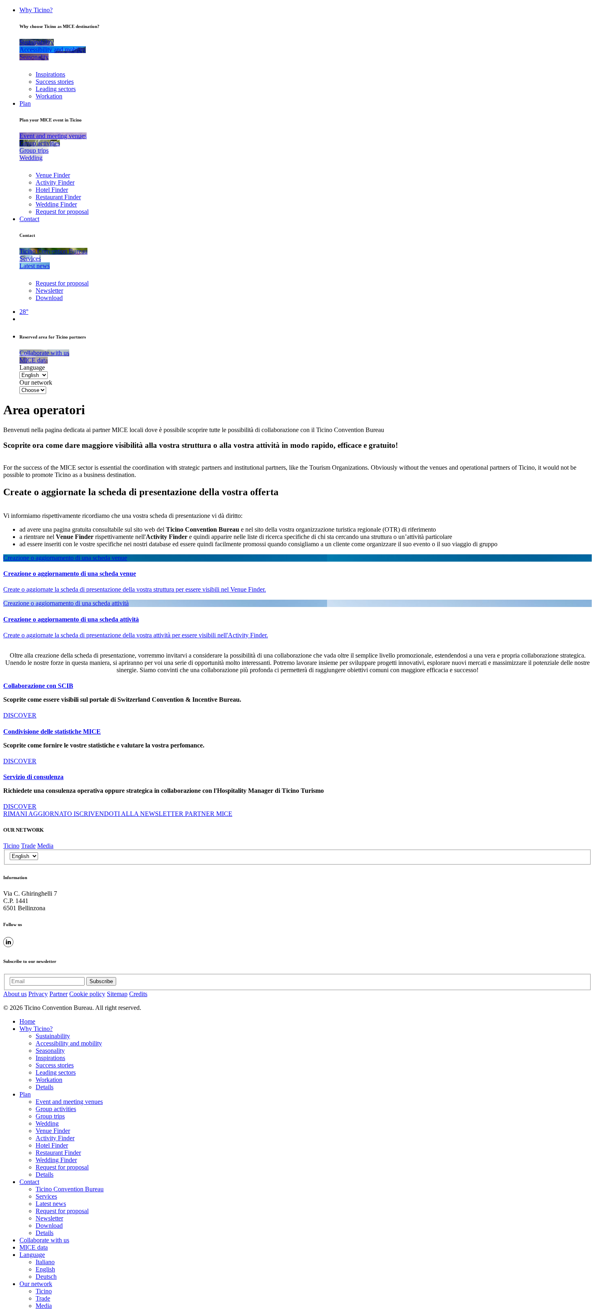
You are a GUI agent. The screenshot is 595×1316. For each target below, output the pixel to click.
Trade (28, 845)
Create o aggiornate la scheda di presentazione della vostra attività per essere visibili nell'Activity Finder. (135, 635)
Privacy (38, 993)
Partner (58, 993)
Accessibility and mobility (69, 1043)
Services (46, 1196)
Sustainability (53, 1036)
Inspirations (50, 74)
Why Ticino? (36, 9)
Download (49, 297)
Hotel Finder (52, 189)
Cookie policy (87, 993)
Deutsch (46, 1276)
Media (45, 845)
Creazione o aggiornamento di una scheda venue (65, 557)
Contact (29, 218)
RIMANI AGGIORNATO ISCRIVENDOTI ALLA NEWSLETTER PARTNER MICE (117, 813)
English (45, 1269)
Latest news (51, 1203)
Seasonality (50, 1050)
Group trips (50, 1116)
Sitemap (117, 993)
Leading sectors (56, 88)
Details (44, 1087)
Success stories (55, 81)
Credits (138, 993)
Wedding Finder (56, 204)
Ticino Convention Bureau (70, 1189)
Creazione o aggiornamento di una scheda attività (66, 603)
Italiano (45, 1262)
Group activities (56, 1108)
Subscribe (101, 981)
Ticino (11, 845)
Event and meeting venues (69, 1101)
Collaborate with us (44, 1240)
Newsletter (49, 290)
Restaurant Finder (58, 197)
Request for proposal (62, 211)
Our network (35, 382)
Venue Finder (53, 175)
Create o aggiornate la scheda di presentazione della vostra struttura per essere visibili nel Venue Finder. (134, 589)
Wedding (47, 1123)
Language (32, 367)
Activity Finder (55, 182)
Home (27, 1021)
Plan (25, 103)
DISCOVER (19, 715)
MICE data (33, 1247)
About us (15, 993)
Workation (49, 96)
